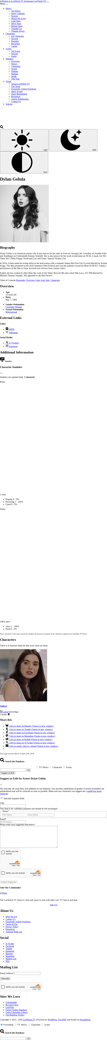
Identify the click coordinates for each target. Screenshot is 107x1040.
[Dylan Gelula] (24, 241)
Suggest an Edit (7, 773)
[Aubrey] (23, 700)
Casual (5, 712)
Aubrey (3, 706)
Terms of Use (11, 924)
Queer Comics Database (16, 1010)
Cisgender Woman (14, 307)
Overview (30, 280)
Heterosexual (11, 312)
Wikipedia (13, 332)
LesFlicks (10, 1007)
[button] (2, 128)
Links (37, 280)
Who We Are (11, 916)
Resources (10, 929)
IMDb (11, 329)
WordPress (52, 1019)
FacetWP (62, 1019)
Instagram (13, 346)
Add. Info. (45, 280)
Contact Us (10, 919)
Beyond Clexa (12, 1005)
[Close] (7, 4)
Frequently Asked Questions (18, 922)
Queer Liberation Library (17, 1012)
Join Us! (53, 905)
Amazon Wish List (14, 932)
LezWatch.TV (29, 1019)
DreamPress (85, 1019)
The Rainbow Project (15, 1015)
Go (28, 770)
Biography (20, 280)
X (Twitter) (13, 343)
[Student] (9, 714)
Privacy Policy (12, 927)
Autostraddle (11, 1002)
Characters (55, 280)
